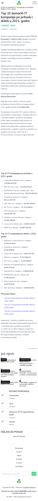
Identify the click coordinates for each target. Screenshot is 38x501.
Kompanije (19, 448)
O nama (19, 463)
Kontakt (19, 459)
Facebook (19, 466)
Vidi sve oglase (19, 436)
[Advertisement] (19, 153)
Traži (34, 474)
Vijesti (19, 455)
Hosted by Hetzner (29, 487)
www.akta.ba (32, 348)
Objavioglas (34, 3)
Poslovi (19, 452)
